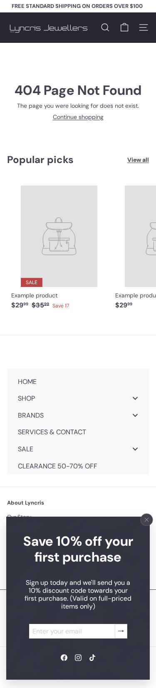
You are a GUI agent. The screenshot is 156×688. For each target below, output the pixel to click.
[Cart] (124, 27)
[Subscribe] (121, 631)
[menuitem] (78, 381)
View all (138, 159)
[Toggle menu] (135, 398)
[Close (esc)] (147, 519)
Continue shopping (78, 117)
